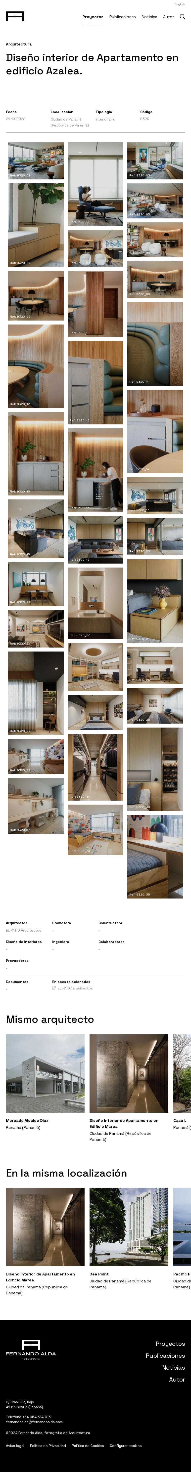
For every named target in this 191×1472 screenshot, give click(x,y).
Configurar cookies (126, 1445)
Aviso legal (15, 1445)
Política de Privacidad (48, 1445)
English (180, 4)
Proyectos (93, 16)
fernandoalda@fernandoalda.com (34, 1422)
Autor (168, 16)
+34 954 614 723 (36, 1417)
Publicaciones (122, 16)
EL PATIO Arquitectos (23, 930)
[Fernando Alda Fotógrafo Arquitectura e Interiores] (15, 15)
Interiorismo (105, 119)
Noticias (149, 16)
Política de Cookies (88, 1445)
